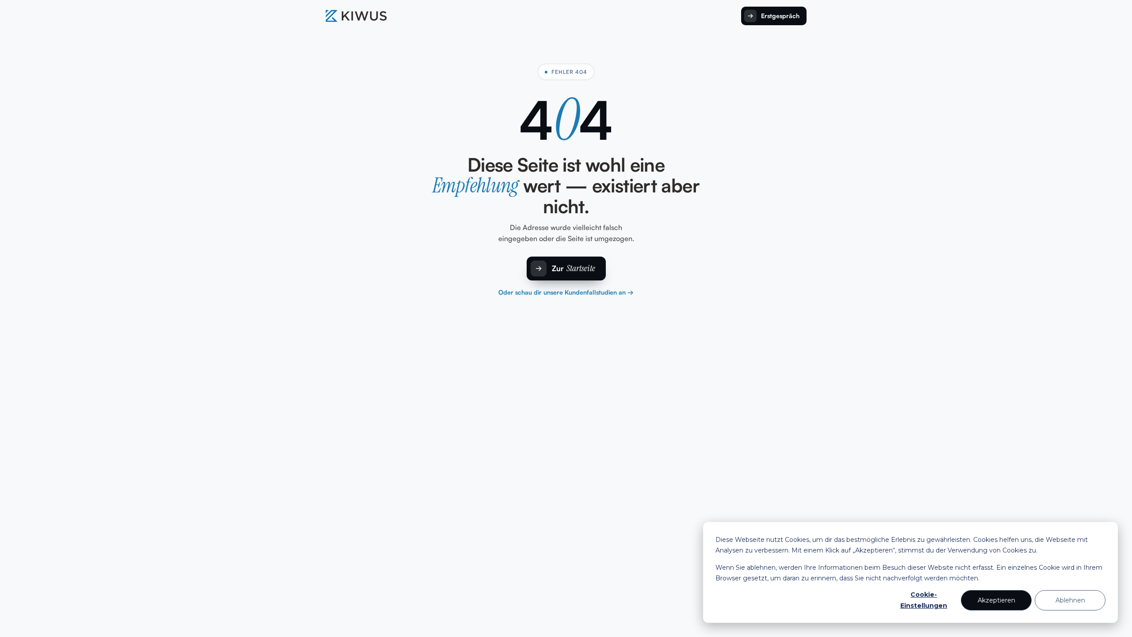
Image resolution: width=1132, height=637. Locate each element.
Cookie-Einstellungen (923, 600)
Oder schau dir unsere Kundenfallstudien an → (566, 292)
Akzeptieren (996, 600)
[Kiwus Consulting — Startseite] (356, 16)
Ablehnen (1070, 600)
